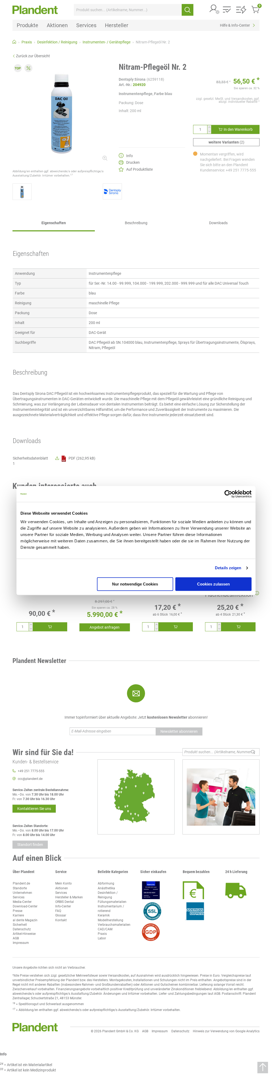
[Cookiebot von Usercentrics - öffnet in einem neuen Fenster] (228, 494)
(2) (226, 142)
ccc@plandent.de (30, 779)
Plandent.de (21, 883)
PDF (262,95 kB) (82, 458)
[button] (214, 9)
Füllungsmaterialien (112, 902)
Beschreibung (136, 223)
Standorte (20, 888)
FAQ (58, 911)
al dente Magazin (25, 920)
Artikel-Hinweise (24, 934)
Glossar (60, 915)
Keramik (104, 915)
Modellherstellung (110, 920)
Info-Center (63, 906)
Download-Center (25, 906)
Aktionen (61, 888)
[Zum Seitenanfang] (262, 1067)
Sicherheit (20, 925)
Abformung (106, 883)
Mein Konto (63, 883)
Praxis (102, 934)
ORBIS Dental (64, 902)
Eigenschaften (53, 223)
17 (71, 174)
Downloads (218, 223)
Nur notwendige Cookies (135, 584)
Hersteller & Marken (69, 897)
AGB (16, 938)
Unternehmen (22, 893)
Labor (102, 938)
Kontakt (61, 920)
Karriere (18, 915)
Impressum (21, 943)
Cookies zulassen (213, 584)
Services (18, 897)
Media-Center (22, 902)
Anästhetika (106, 888)
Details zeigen (228, 568)
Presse (17, 911)
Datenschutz (22, 929)
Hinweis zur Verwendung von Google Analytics (226, 1031)
